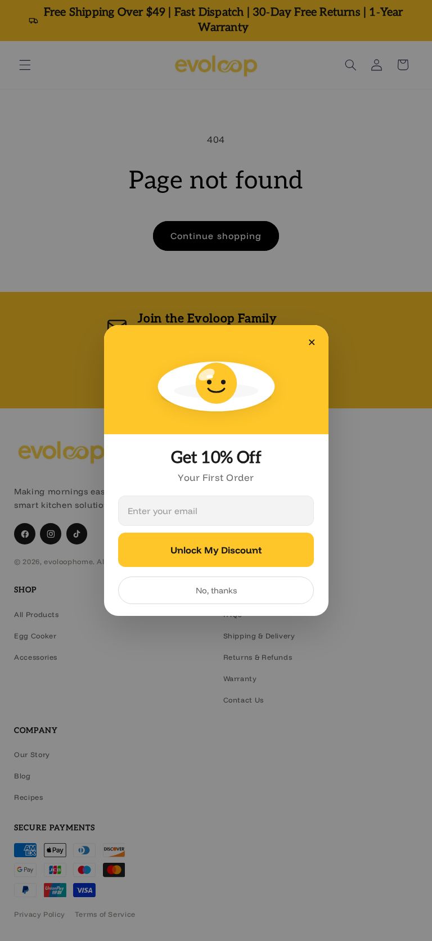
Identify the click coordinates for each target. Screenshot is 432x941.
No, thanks (216, 590)
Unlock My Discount (216, 550)
